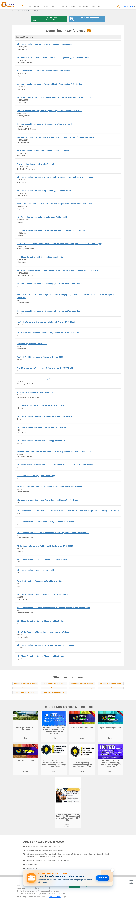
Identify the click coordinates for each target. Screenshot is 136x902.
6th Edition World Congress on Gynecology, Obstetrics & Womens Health (48, 333)
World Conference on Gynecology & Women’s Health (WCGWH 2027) (46, 368)
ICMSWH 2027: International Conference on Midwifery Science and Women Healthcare (54, 451)
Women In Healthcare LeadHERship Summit (35, 164)
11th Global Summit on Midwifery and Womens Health (40, 257)
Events (28, 6)
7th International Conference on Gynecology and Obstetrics (42, 440)
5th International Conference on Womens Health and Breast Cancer (45, 645)
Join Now (103, 878)
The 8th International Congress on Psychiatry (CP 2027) (40, 581)
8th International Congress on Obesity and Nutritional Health (42, 594)
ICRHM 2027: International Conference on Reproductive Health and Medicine (49, 486)
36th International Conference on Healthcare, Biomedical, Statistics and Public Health (53, 608)
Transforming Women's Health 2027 (32, 344)
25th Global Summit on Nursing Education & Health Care (40, 621)
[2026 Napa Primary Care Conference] (25, 718)
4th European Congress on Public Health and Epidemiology (42, 559)
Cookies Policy (55, 897)
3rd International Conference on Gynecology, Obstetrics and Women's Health (49, 283)
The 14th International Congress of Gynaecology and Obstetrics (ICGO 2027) (49, 111)
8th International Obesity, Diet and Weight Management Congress (44, 44)
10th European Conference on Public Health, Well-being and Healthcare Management (53, 533)
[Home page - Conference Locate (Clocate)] (22, 6)
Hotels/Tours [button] (97, 6)
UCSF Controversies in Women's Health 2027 (36, 392)
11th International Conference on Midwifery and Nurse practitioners (46, 522)
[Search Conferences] (118, 6)
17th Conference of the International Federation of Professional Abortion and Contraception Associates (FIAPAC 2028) (68, 511)
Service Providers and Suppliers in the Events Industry (45, 850)
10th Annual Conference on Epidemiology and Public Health (42, 217)
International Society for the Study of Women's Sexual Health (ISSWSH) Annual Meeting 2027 (57, 137)
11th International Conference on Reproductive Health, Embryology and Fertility (51, 230)
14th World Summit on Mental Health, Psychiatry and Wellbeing (43, 632)
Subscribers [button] (83, 6)
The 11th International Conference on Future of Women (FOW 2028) (46, 322)
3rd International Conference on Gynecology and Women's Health (44, 124)
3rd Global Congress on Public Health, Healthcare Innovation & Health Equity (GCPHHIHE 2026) (57, 270)
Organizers (37, 6)
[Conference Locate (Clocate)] (9, 4)
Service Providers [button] (68, 6)
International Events (32, 868)
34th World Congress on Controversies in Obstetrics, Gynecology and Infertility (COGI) (54, 97)
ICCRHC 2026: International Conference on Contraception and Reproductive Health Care (54, 204)
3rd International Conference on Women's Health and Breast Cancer (45, 71)
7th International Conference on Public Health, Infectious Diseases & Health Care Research (56, 465)
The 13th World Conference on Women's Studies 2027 (40, 357)
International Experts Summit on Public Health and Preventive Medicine (47, 500)
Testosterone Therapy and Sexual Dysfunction (36, 379)
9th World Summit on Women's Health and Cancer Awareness (43, 150)
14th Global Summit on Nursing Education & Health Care (40, 656)
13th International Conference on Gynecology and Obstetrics (42, 427)
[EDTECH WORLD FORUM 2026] (82, 718)
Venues (46, 6)
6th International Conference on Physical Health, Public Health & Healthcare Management (55, 177)
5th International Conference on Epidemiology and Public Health (44, 190)
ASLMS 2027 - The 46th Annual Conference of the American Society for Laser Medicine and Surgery (59, 244)
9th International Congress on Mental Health (35, 570)
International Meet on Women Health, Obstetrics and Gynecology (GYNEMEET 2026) (53, 57)
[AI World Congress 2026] (25, 751)
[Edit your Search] (89, 30)
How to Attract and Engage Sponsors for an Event (43, 846)
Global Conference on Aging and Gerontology (36, 476)
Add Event (55, 6)
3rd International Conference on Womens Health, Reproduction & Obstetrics (49, 84)
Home (14, 11)
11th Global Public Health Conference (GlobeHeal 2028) (40, 405)
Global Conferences (32, 864)
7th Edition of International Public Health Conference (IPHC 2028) (45, 546)
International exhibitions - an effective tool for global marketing (47, 860)
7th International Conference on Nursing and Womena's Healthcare (45, 416)
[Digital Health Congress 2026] (110, 718)
